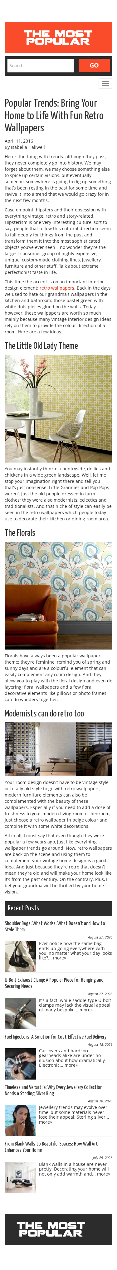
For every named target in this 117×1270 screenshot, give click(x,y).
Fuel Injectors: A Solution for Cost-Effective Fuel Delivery (55, 1037)
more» (59, 958)
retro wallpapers (57, 288)
